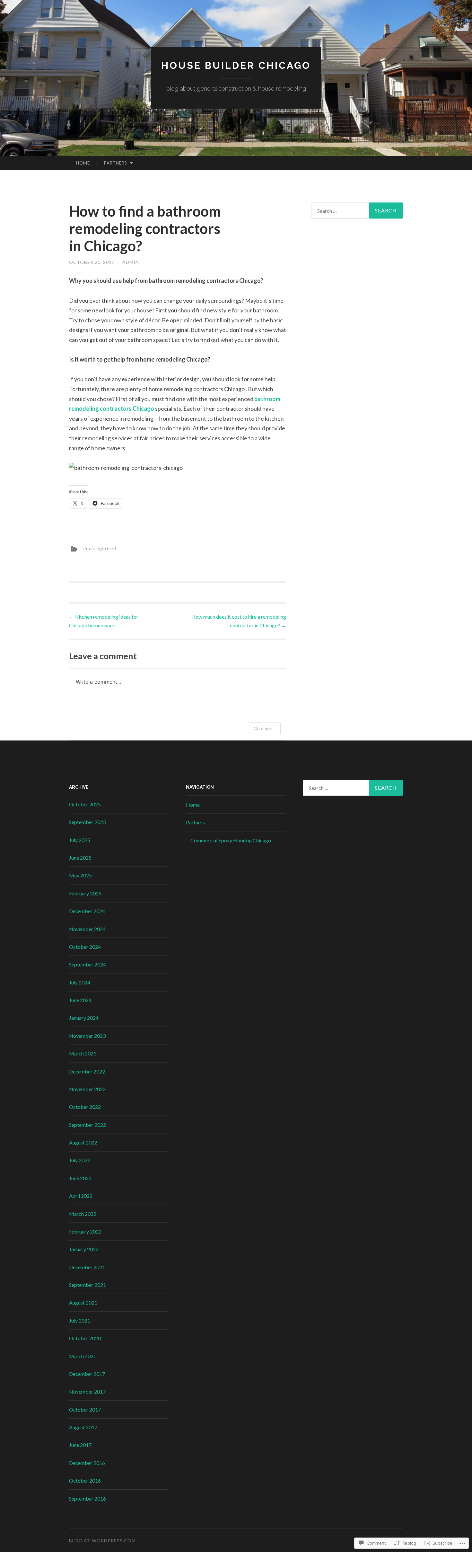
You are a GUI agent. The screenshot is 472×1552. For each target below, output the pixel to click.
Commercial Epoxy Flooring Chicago (230, 840)
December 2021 (87, 1267)
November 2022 (87, 1089)
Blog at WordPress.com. (103, 1540)
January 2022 (84, 1249)
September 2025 (87, 822)
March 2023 (82, 1053)
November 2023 (87, 1036)
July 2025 (79, 840)
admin (130, 262)
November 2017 (87, 1391)
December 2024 (87, 911)
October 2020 (85, 1338)
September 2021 (87, 1285)
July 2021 (79, 1320)
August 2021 (83, 1302)
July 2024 (79, 982)
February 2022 (85, 1231)
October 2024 (85, 947)
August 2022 (83, 1142)
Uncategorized (99, 548)
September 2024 (87, 964)
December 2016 (87, 1463)
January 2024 (84, 1018)
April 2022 (80, 1196)
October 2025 (85, 804)
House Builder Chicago (236, 65)
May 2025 (80, 875)
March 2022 (82, 1214)
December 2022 (87, 1071)
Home (83, 163)
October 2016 (85, 1480)
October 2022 (85, 1107)
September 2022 (87, 1125)
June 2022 (80, 1178)
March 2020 (82, 1356)
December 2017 (87, 1374)
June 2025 (80, 858)
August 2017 (83, 1427)
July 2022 (79, 1160)
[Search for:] (357, 210)
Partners (115, 163)
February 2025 (85, 893)
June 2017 (80, 1445)
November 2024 (87, 929)
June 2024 (80, 1000)
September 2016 (87, 1498)
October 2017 (85, 1409)
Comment (264, 728)
